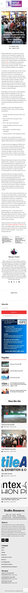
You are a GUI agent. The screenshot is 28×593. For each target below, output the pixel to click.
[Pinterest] (15, 296)
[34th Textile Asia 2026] (5, 377)
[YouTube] (3, 540)
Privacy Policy (15, 315)
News (14, 29)
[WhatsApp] (16, 281)
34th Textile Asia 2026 (15, 377)
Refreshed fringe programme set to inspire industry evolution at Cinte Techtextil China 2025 (7, 240)
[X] (12, 296)
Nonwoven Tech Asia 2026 (15, 364)
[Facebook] (9, 296)
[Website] (14, 281)
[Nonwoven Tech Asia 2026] (5, 364)
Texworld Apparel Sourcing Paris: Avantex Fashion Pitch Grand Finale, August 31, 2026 (18, 384)
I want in (13, 312)
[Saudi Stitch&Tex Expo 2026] (5, 371)
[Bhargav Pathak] (14, 251)
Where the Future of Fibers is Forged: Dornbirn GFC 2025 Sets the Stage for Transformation (20, 240)
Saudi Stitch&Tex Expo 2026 (16, 370)
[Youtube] (19, 281)
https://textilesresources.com (14, 259)
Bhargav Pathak (15, 46)
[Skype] (11, 281)
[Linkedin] (9, 281)
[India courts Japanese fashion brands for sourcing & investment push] (5, 391)
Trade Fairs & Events (6, 574)
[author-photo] (2, 427)
